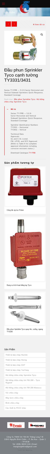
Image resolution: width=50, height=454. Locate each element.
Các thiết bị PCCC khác (16, 408)
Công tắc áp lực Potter (15, 210)
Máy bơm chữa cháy (14, 398)
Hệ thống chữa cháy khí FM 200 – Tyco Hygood (23, 381)
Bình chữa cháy (12, 403)
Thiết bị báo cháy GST (15, 365)
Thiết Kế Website (25, 450)
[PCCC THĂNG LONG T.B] (25, 4)
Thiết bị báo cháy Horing (16, 360)
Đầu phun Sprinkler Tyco (24, 99)
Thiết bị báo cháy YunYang (17, 370)
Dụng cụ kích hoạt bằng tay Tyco (19, 285)
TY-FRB (32, 153)
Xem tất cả (39, 24)
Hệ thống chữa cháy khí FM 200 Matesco (23, 388)
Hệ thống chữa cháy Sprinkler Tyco (21, 375)
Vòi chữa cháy (12, 393)
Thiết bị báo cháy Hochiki (17, 355)
